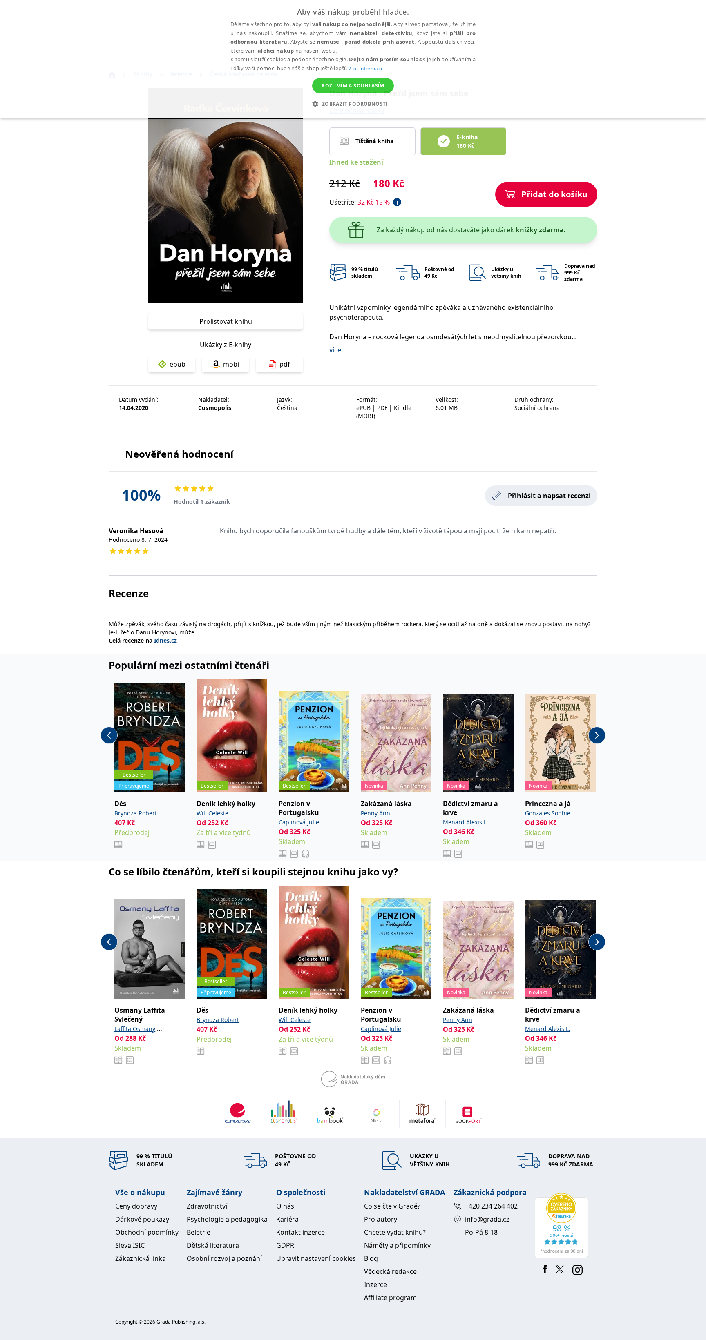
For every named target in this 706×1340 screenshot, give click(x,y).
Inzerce (375, 1284)
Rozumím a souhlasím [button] (353, 85)
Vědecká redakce (390, 1271)
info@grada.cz (487, 1219)
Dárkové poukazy (142, 1219)
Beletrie (198, 1232)
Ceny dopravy (136, 1206)
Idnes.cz (165, 640)
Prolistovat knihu (225, 321)
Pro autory (380, 1219)
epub (177, 364)
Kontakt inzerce (300, 1232)
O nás (285, 1206)
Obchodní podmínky (147, 1232)
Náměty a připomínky (397, 1245)
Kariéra (287, 1219)
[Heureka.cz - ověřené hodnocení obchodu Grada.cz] (563, 1225)
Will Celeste (212, 813)
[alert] (353, 59)
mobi (231, 364)
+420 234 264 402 (491, 1206)
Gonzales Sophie (547, 813)
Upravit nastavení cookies (316, 1258)
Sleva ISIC (130, 1245)
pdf (284, 364)
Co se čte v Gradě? (392, 1206)
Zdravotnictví (207, 1206)
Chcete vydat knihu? (395, 1232)
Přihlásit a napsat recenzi (549, 495)
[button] (352, 104)
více (335, 349)
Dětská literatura (213, 1245)
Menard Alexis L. (465, 822)
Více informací (365, 68)
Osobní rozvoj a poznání (224, 1258)
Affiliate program (390, 1297)
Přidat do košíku (554, 194)
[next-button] (596, 735)
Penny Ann (375, 813)
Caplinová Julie (299, 822)
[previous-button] (109, 735)
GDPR (285, 1245)
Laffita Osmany (134, 1029)
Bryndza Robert (135, 813)
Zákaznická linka (140, 1258)
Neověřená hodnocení (179, 454)
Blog (371, 1258)
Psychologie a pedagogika (227, 1219)
